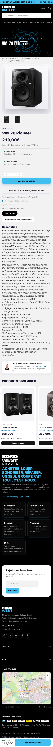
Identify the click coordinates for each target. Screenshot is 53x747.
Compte (42, 8)
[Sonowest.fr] (8, 8)
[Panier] (49, 8)
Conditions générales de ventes (13, 733)
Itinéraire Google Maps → (12, 707)
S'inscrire (12, 590)
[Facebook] (10, 635)
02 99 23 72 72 (39, 366)
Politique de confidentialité (11, 737)
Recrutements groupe (31, 737)
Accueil (5, 58)
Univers (6, 646)
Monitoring (26, 58)
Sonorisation (37, 23)
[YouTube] (16, 635)
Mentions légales (33, 733)
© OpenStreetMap (45, 707)
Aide (4, 659)
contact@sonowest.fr (11, 629)
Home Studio (15, 58)
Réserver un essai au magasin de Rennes (26, 190)
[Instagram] (4, 635)
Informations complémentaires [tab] (18, 219)
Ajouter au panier (26, 181)
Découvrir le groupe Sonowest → (16, 497)
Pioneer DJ (7, 129)
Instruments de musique (14, 23)
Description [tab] (10, 213)
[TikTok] (22, 635)
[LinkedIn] (28, 635)
